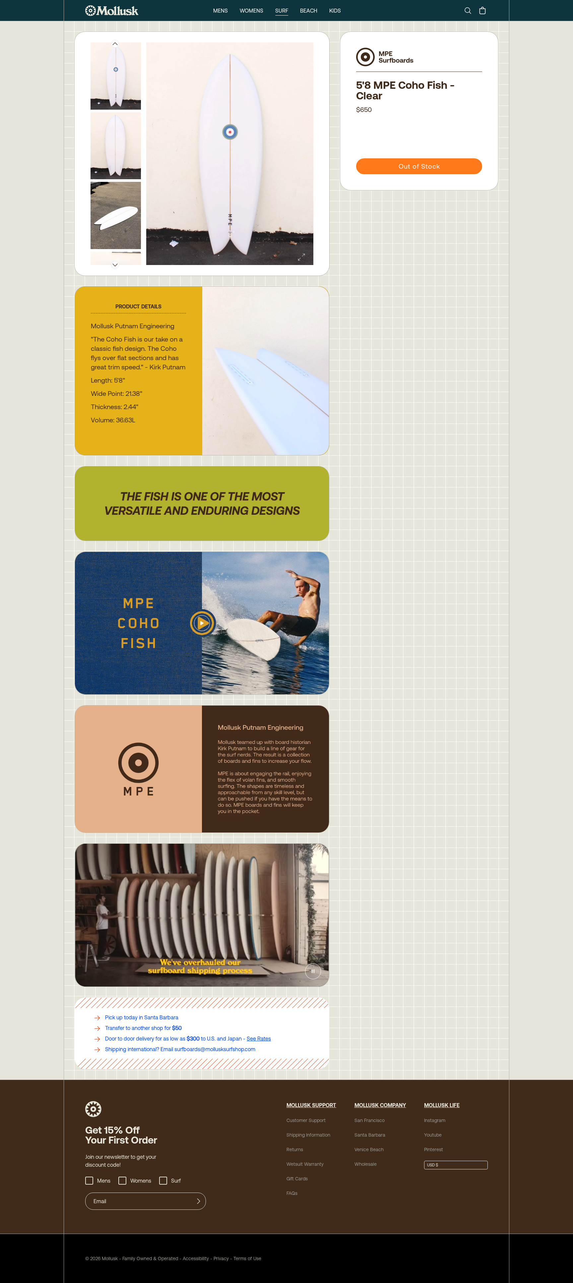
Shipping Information (308, 1135)
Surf (281, 11)
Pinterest (433, 1149)
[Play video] (202, 623)
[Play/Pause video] (313, 971)
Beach (308, 11)
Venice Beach (369, 1149)
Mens (220, 11)
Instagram (434, 1120)
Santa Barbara (369, 1135)
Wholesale (365, 1164)
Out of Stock (419, 166)
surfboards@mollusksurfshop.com (214, 1049)
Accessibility (193, 1258)
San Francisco (369, 1120)
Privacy (221, 1258)
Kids (335, 11)
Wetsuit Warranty (305, 1164)
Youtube (433, 1135)
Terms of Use (247, 1258)
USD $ (432, 1165)
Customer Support (306, 1120)
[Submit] (199, 1201)
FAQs (291, 1193)
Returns (294, 1149)
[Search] (470, 11)
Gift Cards (297, 1178)
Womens (251, 11)
